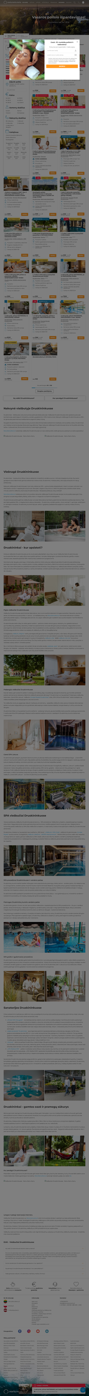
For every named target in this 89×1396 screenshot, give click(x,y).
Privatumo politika (63, 61)
